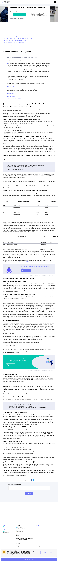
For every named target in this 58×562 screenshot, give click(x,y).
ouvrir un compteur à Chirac (23, 261)
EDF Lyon (17, 545)
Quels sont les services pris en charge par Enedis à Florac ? (19, 36)
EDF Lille (17, 546)
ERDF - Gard (11, 95)
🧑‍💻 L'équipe (17, 535)
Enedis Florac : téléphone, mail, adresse (15, 42)
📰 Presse (17, 534)
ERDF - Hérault (11, 96)
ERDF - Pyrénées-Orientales (14, 98)
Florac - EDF (11, 86)
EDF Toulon (38, 546)
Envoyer (29, 493)
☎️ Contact (17, 532)
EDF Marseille (38, 545)
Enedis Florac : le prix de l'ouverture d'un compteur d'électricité (20, 38)
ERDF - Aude (11, 93)
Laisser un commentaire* (14, 484)
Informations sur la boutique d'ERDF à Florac (16, 40)
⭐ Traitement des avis (19, 531)
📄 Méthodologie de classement (21, 530)
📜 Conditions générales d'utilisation (21, 528)
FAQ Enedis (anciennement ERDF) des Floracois (17, 45)
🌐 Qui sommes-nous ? (19, 527)
